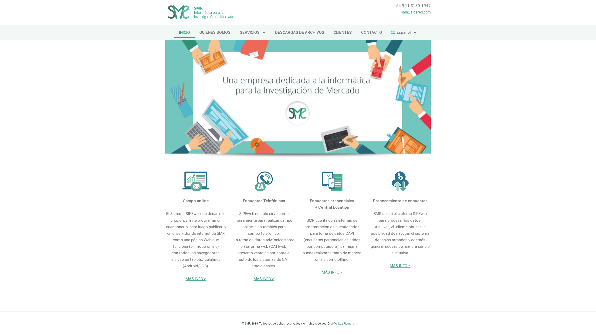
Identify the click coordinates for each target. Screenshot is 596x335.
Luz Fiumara (346, 323)
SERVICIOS (250, 32)
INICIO (184, 32)
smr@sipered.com (416, 12)
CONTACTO (371, 32)
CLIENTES (343, 32)
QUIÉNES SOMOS (214, 32)
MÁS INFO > (196, 278)
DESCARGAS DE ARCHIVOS (299, 32)
